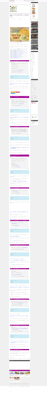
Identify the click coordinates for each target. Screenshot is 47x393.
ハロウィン (35, 89)
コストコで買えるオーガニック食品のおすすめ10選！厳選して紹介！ (17, 380)
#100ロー (22, 328)
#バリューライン (19, 328)
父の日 (36, 98)
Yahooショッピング (13, 93)
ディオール (32, 88)
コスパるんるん (11, 0)
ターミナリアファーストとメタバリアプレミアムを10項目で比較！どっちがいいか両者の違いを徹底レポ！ (35, 42)
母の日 (32, 98)
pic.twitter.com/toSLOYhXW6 (18, 274)
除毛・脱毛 (32, 77)
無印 (34, 98)
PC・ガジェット (33, 52)
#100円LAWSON (24, 328)
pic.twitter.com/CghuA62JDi (24, 131)
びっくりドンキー (35, 82)
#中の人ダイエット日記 (14, 274)
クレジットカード (33, 59)
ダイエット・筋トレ (33, 61)
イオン (36, 83)
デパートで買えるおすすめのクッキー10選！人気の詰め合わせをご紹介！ (27, 375)
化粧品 (32, 68)
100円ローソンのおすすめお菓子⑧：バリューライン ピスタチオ (16, 55)
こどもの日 (33, 81)
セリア (32, 87)
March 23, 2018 (19, 105)
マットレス (32, 67)
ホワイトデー (33, 92)
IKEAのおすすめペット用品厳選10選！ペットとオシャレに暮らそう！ (34, 36)
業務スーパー (35, 97)
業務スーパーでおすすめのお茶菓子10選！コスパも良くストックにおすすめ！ (17, 375)
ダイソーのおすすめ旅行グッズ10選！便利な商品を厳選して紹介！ (35, 25)
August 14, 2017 (17, 225)
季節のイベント (33, 69)
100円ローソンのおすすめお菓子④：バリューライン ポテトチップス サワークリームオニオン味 (18, 52)
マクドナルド (32, 93)
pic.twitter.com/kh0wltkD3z (24, 247)
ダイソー (35, 87)
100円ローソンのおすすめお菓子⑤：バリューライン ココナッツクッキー (16, 53)
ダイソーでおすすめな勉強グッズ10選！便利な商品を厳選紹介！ (34, 31)
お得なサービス (33, 53)
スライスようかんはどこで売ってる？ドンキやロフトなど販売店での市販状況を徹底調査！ (12, 375)
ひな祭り (32, 82)
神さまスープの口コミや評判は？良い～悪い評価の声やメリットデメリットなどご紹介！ (12, 381)
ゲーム (32, 60)
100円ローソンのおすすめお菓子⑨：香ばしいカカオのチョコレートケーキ (16, 56)
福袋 (32, 99)
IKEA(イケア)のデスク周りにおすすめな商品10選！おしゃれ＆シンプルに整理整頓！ (35, 47)
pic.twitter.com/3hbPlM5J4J (14, 223)
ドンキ (35, 88)
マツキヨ (35, 93)
